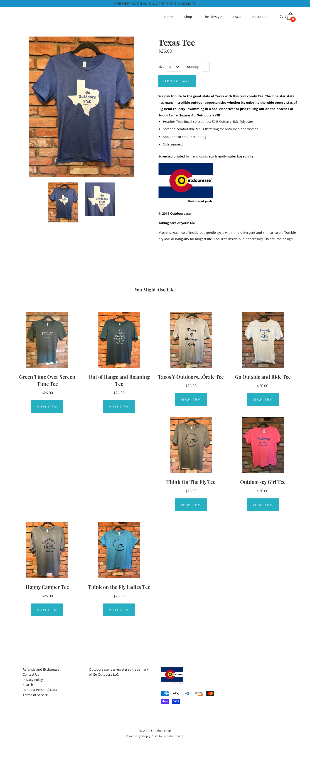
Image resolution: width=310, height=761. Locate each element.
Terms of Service (35, 695)
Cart (287, 17)
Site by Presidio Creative (169, 736)
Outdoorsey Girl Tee (262, 481)
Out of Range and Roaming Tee (119, 380)
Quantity (192, 66)
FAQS (237, 17)
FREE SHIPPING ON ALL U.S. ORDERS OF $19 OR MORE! (155, 3)
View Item (47, 406)
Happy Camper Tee (47, 587)
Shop (188, 17)
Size (161, 66)
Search (28, 684)
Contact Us (31, 674)
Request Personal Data (40, 689)
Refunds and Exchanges (41, 669)
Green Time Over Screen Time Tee (47, 380)
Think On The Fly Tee (190, 481)
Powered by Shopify (138, 736)
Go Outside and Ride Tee (263, 376)
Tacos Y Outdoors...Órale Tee (191, 376)
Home (168, 17)
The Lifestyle (212, 17)
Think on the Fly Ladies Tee (119, 587)
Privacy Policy (33, 679)
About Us (259, 17)
